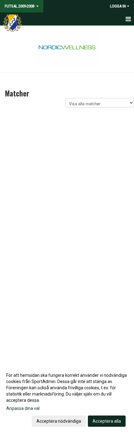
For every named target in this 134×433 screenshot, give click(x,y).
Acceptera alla (107, 421)
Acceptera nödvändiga (58, 421)
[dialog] (67, 398)
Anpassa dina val (23, 408)
